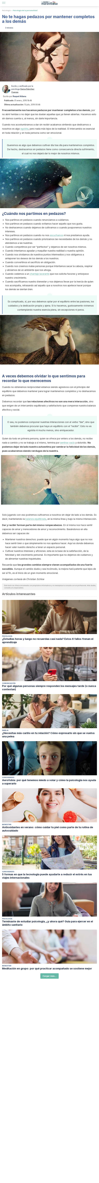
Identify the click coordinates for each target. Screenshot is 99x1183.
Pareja (5, 730)
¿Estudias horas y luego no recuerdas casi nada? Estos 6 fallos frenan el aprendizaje (47, 640)
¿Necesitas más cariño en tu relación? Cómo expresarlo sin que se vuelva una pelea (48, 735)
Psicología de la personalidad (25, 10)
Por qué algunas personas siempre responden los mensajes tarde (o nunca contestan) (49, 687)
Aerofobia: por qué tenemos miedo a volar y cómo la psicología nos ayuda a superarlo (49, 782)
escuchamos (56, 235)
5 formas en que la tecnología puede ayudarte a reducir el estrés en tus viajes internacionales (47, 876)
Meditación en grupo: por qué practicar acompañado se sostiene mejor (47, 968)
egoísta (24, 128)
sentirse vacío (67, 442)
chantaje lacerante (39, 273)
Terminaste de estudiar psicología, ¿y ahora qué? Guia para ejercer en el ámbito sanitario (47, 923)
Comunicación (8, 683)
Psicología (6, 10)
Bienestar (6, 824)
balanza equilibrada (35, 519)
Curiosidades (8, 777)
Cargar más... (49, 976)
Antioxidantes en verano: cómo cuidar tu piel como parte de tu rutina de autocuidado (47, 829)
